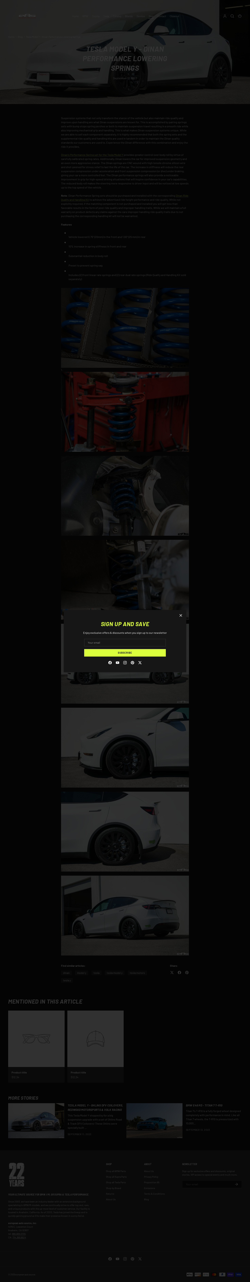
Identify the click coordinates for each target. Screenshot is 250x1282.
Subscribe (125, 652)
